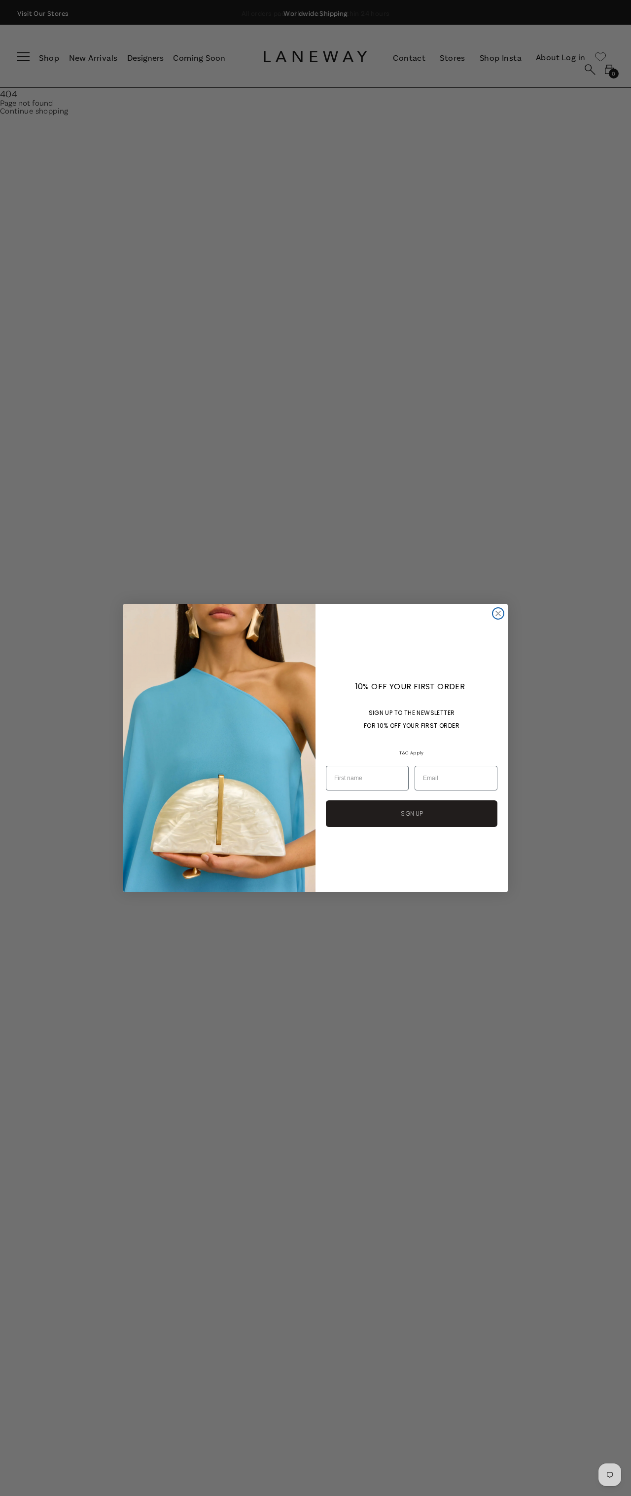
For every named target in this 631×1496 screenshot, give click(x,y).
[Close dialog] (498, 613)
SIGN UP (412, 813)
